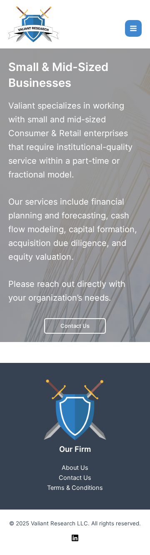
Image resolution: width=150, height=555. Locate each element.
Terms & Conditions (75, 488)
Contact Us (75, 325)
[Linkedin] (75, 538)
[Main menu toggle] (133, 28)
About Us (75, 467)
